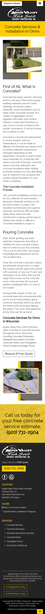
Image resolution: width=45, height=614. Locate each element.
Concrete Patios (11, 342)
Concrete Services (15, 525)
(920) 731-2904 (14, 468)
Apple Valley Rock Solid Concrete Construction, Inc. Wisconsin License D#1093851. (24, 603)
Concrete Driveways (23, 336)
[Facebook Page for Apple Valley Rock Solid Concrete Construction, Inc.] (4, 479)
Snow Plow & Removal (17, 545)
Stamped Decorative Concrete (18, 339)
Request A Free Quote (19, 353)
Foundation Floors (15, 541)
